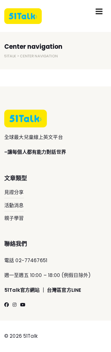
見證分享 (14, 192)
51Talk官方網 (19, 290)
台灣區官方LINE (64, 290)
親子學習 (14, 218)
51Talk (10, 56)
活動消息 (14, 205)
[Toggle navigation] (99, 11)
